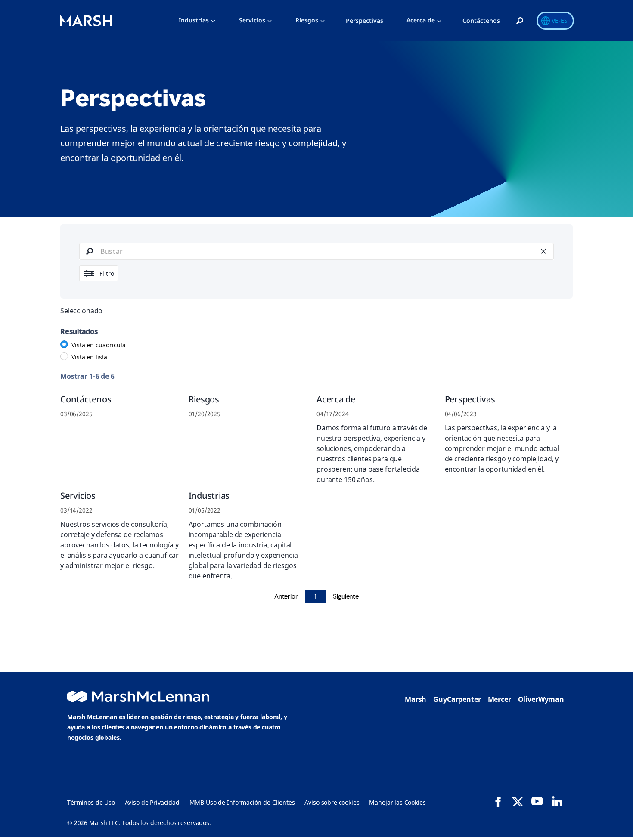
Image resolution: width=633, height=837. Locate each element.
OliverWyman (541, 699)
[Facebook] (498, 802)
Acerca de (420, 20)
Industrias (194, 20)
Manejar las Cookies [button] (397, 802)
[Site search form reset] (543, 251)
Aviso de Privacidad (152, 802)
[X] (518, 801)
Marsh (415, 699)
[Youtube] (537, 801)
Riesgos (306, 20)
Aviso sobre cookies (331, 802)
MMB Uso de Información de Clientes (242, 802)
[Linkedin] (557, 801)
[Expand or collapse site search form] (520, 21)
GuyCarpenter (457, 699)
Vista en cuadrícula (98, 345)
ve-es (560, 20)
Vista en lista (89, 357)
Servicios (252, 20)
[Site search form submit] (89, 251)
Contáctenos (481, 20)
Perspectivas (364, 20)
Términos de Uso (91, 802)
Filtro (106, 273)
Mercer (499, 699)
